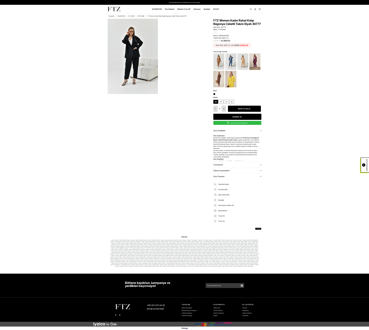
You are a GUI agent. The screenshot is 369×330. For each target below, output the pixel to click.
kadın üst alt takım (196, 252)
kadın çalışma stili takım (223, 252)
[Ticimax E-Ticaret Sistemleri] (184, 329)
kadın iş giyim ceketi (241, 264)
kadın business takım (138, 252)
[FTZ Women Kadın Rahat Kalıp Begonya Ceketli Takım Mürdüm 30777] (254, 61)
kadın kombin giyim (207, 254)
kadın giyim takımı (221, 249)
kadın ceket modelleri (138, 258)
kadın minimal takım (168, 254)
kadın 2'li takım (164, 248)
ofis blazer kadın (229, 255)
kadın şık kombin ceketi (195, 244)
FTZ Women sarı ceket (227, 260)
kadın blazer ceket (117, 240)
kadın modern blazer (180, 240)
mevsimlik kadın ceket (154, 260)
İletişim (215, 315)
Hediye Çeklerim (247, 313)
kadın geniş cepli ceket (237, 241)
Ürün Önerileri (218, 176)
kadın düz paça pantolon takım (169, 252)
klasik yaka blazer (199, 261)
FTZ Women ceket (202, 260)
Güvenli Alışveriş (218, 310)
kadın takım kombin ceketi (210, 244)
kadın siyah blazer (115, 261)
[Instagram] (119, 315)
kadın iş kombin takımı (125, 251)
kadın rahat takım (213, 251)
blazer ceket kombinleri (128, 260)
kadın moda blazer (215, 263)
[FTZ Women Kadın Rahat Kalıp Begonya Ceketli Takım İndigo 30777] (230, 61)
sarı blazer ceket (226, 254)
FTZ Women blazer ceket (152, 248)
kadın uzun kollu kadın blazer (240, 246)
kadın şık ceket (194, 243)
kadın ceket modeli (180, 246)
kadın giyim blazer (200, 264)
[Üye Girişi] (255, 9)
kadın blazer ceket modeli (207, 246)
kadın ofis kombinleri (203, 258)
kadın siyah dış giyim (210, 266)
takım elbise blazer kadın (204, 257)
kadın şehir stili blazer (229, 243)
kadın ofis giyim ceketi (250, 244)
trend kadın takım (249, 251)
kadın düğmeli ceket (122, 248)
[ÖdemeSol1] (116, 324)
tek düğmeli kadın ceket (122, 241)
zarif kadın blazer (138, 266)
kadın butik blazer (176, 263)
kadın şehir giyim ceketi (244, 243)
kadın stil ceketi (191, 258)
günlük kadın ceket (144, 257)
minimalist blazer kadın (127, 264)
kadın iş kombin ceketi (127, 244)
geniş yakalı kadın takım (244, 248)
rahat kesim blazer (160, 261)
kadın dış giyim (114, 258)
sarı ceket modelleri (165, 258)
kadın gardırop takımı (126, 254)
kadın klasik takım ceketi (137, 246)
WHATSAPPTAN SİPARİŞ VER (239, 123)
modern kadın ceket (178, 257)
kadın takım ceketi (223, 240)
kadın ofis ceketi (203, 240)
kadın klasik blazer (144, 240)
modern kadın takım (156, 249)
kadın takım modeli (233, 249)
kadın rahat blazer (130, 243)
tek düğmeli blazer (156, 255)
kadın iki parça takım (167, 251)
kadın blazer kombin (225, 244)
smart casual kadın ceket (118, 257)
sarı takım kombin (228, 257)
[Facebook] (115, 315)
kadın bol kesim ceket (158, 243)
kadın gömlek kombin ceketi (161, 244)
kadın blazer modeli (193, 246)
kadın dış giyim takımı (208, 252)
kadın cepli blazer (193, 241)
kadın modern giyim (190, 260)
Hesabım (244, 308)
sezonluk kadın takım (209, 249)
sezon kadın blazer (188, 263)
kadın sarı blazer (237, 254)
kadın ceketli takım (191, 251)
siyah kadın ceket (135, 261)
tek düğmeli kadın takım (217, 248)
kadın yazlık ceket (141, 260)
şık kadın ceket (155, 257)
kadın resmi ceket (223, 266)
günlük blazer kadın (132, 257)
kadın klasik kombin (139, 254)
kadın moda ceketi (252, 257)
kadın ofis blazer (192, 240)
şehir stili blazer (115, 264)
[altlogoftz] (122, 306)
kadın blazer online (186, 266)
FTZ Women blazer (214, 260)
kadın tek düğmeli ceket (137, 241)
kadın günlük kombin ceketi (178, 244)
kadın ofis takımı (123, 249)
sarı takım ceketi (217, 257)
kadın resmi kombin (236, 252)
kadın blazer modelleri (151, 258)
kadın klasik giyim (178, 260)
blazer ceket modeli (235, 266)
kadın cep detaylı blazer (206, 241)
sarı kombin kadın (251, 258)
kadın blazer (127, 240)
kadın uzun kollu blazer (251, 241)
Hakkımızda (216, 308)
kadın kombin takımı (168, 249)
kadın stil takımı (224, 251)
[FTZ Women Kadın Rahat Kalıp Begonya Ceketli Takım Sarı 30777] (230, 79)
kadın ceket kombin (237, 244)
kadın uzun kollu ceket (118, 243)
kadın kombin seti (185, 252)
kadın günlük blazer (167, 240)
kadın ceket (135, 240)
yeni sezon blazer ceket (201, 263)
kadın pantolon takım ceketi (238, 240)
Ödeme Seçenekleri (221, 171)
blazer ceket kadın (240, 263)
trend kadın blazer (212, 264)
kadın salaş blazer (170, 243)
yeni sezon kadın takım (236, 251)
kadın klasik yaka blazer (179, 241)
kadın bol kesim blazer (144, 243)
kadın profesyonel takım (152, 252)
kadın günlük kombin (216, 258)
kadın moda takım (244, 249)
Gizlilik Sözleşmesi (187, 313)
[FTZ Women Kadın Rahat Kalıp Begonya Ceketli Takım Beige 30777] (242, 61)
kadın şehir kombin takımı (153, 254)
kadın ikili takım (174, 248)
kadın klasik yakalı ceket (164, 241)
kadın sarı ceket (248, 254)
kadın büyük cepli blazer (221, 241)
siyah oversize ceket (141, 264)
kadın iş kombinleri (228, 258)
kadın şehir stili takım (138, 251)
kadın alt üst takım (179, 251)
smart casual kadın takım (182, 249)
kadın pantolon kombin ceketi (143, 244)
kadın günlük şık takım (181, 254)
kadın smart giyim (248, 252)
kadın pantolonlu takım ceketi (154, 246)
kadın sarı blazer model (179, 258)
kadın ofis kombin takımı (153, 251)
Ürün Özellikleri (219, 131)
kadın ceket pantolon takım (188, 248)
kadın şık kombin (203, 251)
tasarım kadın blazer (227, 263)
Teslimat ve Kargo (187, 315)
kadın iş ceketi (213, 240)
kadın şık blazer (156, 240)
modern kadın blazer (121, 263)
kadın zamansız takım (194, 254)
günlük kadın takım (196, 249)
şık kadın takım (144, 249)
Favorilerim (245, 315)
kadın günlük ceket (205, 243)
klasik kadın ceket (166, 257)
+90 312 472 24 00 (156, 305)
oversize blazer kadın (147, 261)
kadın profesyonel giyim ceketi (120, 246)
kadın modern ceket (183, 243)
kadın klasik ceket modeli (223, 246)
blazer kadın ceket (145, 255)
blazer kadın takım (230, 248)
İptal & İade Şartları (187, 308)
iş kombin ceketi (240, 255)
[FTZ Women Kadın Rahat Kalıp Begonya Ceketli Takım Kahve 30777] (218, 79)
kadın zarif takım (126, 252)
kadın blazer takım (168, 246)
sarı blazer (217, 254)
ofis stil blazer (190, 264)
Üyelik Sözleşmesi (218, 313)
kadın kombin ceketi (240, 257)
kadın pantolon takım (203, 248)
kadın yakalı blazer (150, 241)
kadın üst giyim (152, 263)
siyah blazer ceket (252, 260)
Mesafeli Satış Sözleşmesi (189, 310)
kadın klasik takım (134, 249)
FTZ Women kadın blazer (136, 248)
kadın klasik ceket (217, 243)
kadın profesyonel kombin (226, 264)
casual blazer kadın (244, 261)
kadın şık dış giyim (247, 266)
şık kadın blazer (133, 263)
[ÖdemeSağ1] (208, 324)
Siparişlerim (245, 310)
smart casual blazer (251, 255)
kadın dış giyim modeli (172, 266)
